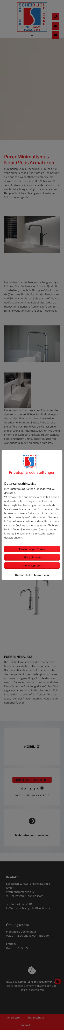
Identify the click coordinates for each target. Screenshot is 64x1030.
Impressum (41, 574)
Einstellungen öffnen (32, 549)
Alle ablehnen (32, 557)
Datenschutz (23, 574)
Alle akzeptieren (32, 565)
